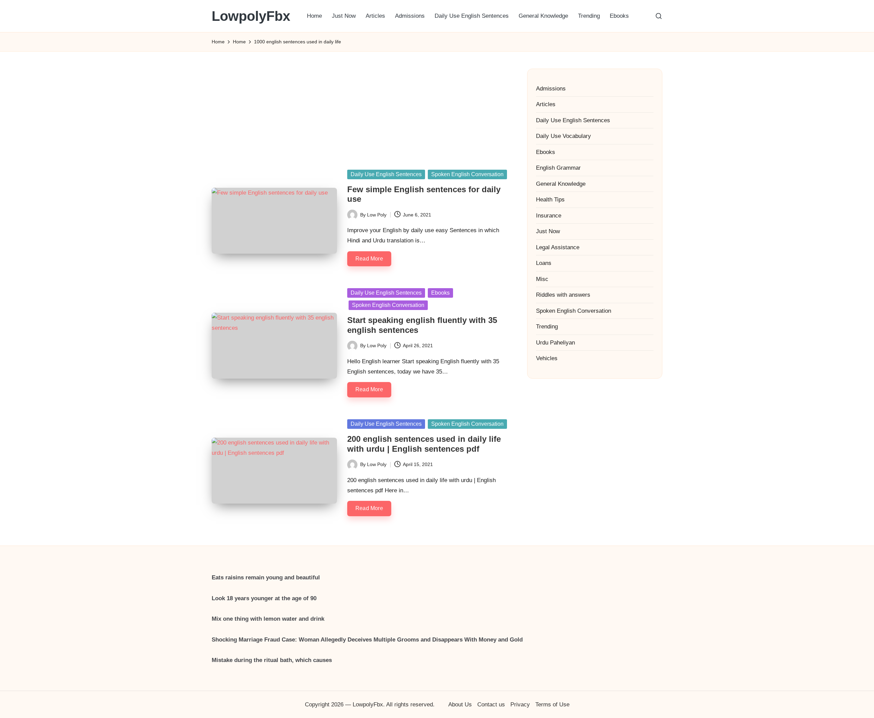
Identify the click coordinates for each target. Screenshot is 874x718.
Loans (543, 263)
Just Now (548, 231)
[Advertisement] (360, 103)
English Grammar (558, 168)
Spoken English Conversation (467, 174)
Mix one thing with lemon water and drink (268, 619)
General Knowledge (561, 184)
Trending (547, 326)
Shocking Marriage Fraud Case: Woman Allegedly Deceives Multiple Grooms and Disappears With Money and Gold (367, 639)
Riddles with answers (563, 295)
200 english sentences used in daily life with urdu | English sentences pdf (424, 443)
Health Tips (550, 199)
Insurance (548, 215)
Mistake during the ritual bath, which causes (272, 660)
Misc (542, 279)
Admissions (551, 88)
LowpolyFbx (251, 16)
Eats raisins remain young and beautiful (266, 577)
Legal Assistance (557, 247)
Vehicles (547, 358)
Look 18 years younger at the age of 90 (264, 598)
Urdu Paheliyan (555, 342)
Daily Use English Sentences (386, 174)
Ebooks (440, 293)
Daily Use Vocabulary (563, 136)
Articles (545, 104)
